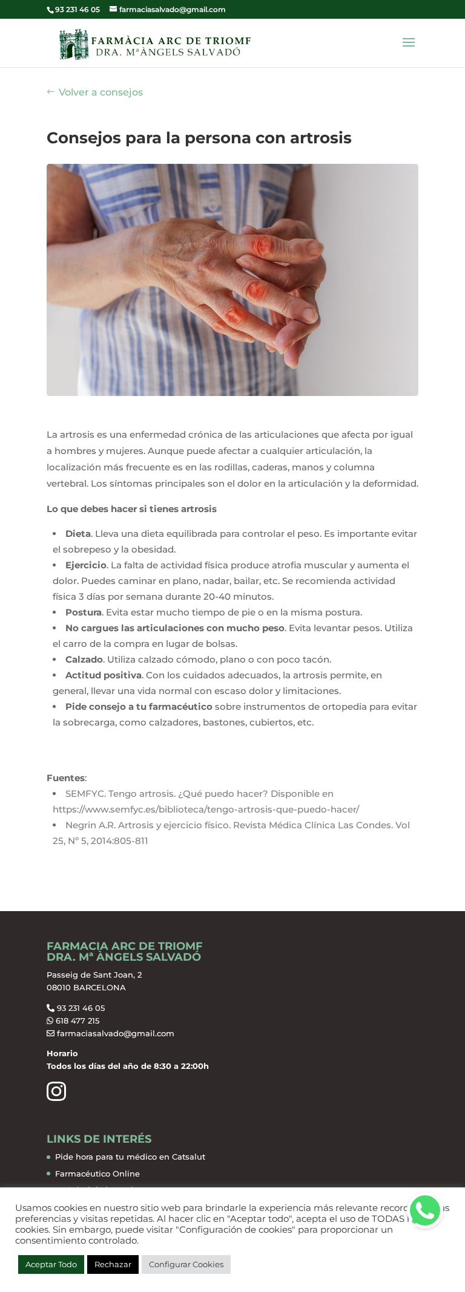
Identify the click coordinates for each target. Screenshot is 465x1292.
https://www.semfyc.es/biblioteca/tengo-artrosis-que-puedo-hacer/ (206, 809)
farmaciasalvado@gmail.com (115, 1033)
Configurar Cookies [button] (186, 1264)
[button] (425, 1210)
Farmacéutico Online (97, 1173)
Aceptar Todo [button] (51, 1264)
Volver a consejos (101, 92)
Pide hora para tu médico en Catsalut (130, 1156)
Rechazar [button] (112, 1264)
